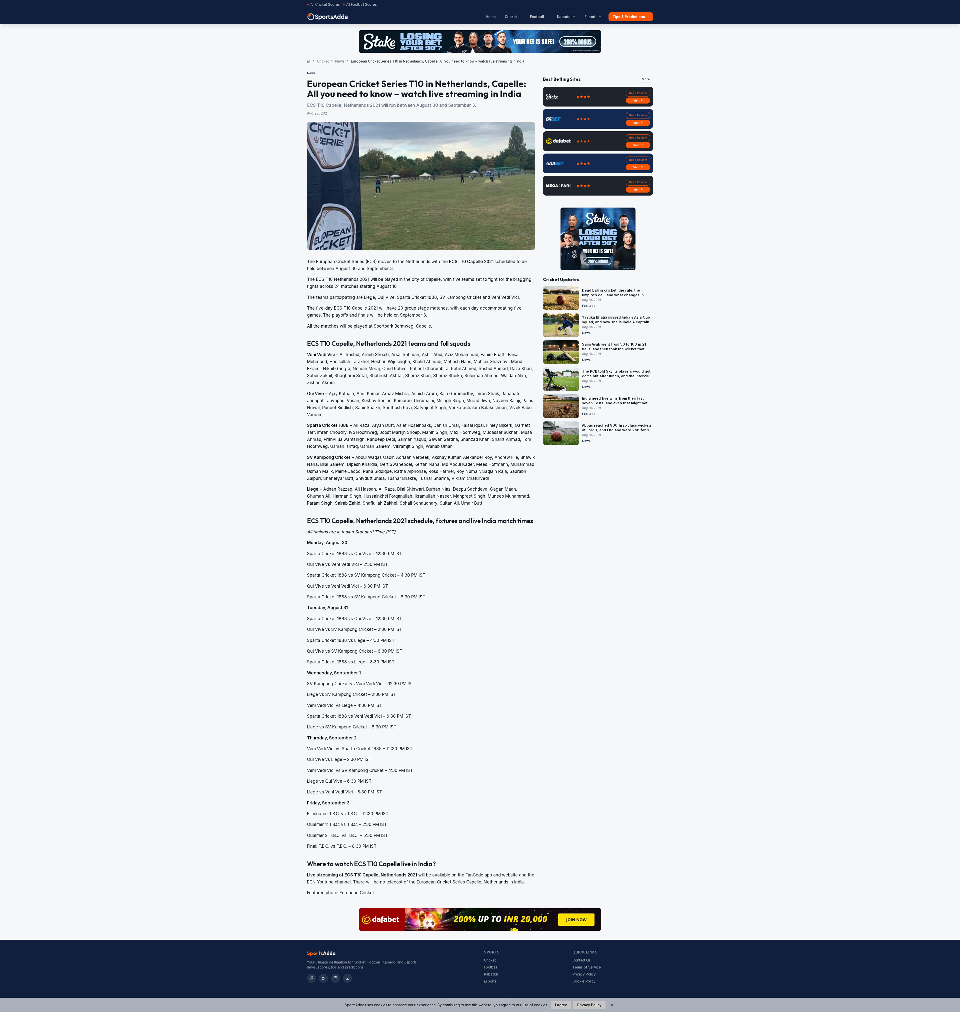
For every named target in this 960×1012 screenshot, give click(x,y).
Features (588, 306)
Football (537, 17)
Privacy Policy (584, 974)
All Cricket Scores (325, 4)
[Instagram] (335, 978)
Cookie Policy (584, 981)
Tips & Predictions (628, 17)
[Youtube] (347, 978)
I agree (561, 1005)
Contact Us (581, 960)
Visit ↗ (638, 100)
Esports (591, 17)
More (646, 79)
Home (491, 17)
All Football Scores (361, 4)
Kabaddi (564, 17)
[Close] (612, 1004)
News (339, 61)
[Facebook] (311, 978)
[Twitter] (323, 978)
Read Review (638, 93)
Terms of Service (586, 967)
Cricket (511, 17)
